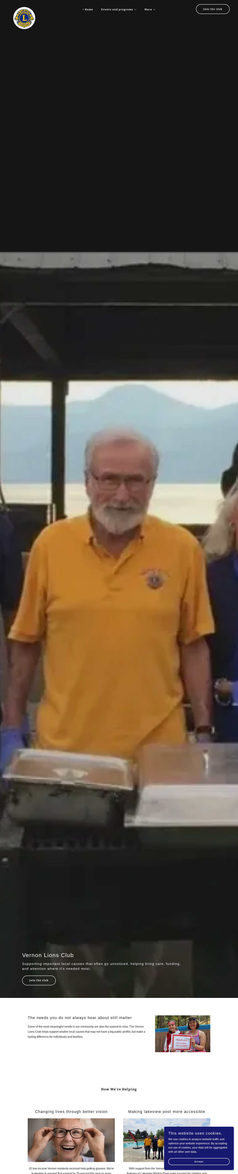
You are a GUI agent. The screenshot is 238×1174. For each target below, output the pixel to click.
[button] (118, 10)
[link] (24, 8)
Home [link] (89, 9)
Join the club (212, 9)
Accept (199, 1161)
